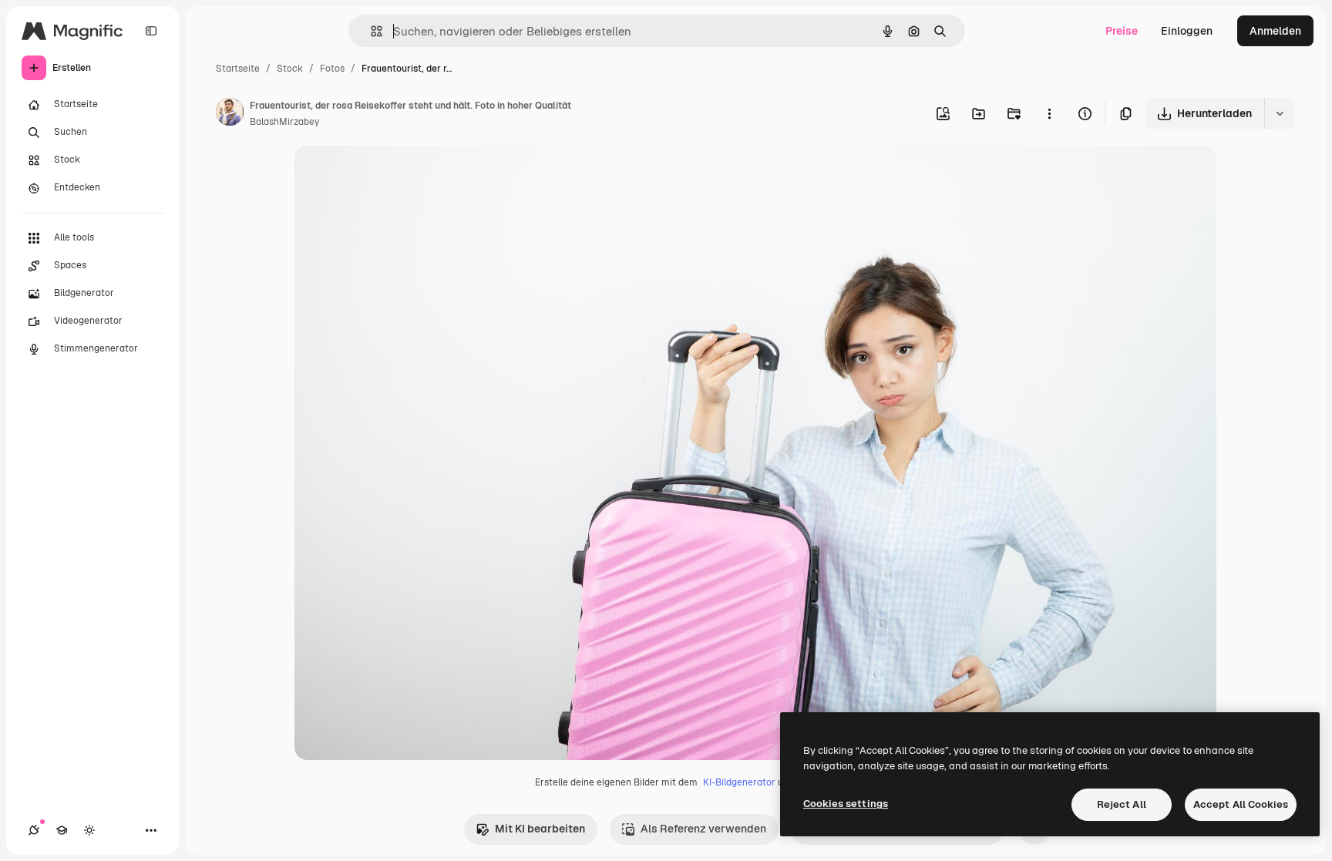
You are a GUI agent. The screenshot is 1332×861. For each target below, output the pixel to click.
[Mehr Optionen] (1049, 113)
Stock (290, 68)
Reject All (1121, 804)
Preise (1121, 31)
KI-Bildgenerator (739, 782)
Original (393, 175)
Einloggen (1187, 31)
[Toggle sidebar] (151, 30)
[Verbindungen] (34, 830)
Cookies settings (845, 803)
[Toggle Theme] (89, 830)
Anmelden (1275, 31)
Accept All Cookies (1240, 804)
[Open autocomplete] (370, 31)
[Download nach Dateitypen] (1279, 113)
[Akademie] (61, 830)
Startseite (238, 68)
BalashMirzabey (284, 122)
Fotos (332, 68)
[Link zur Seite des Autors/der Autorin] (230, 114)
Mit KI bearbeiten (540, 829)
